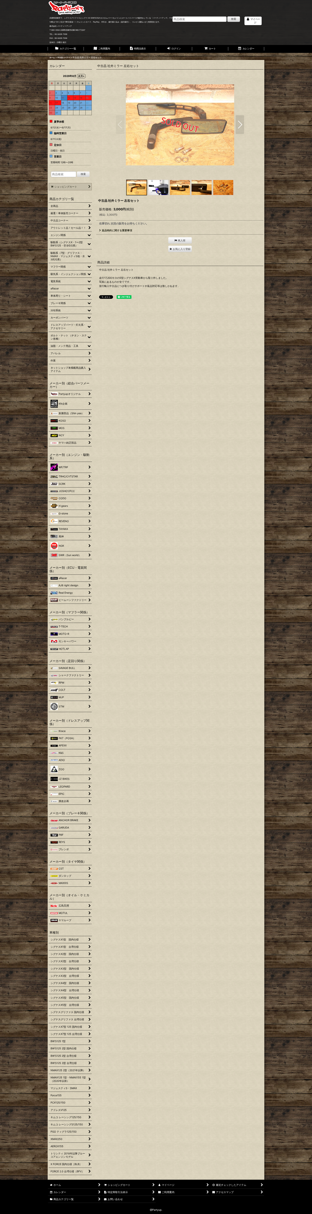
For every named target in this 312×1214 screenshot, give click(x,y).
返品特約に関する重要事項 (117, 230)
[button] (120, 124)
